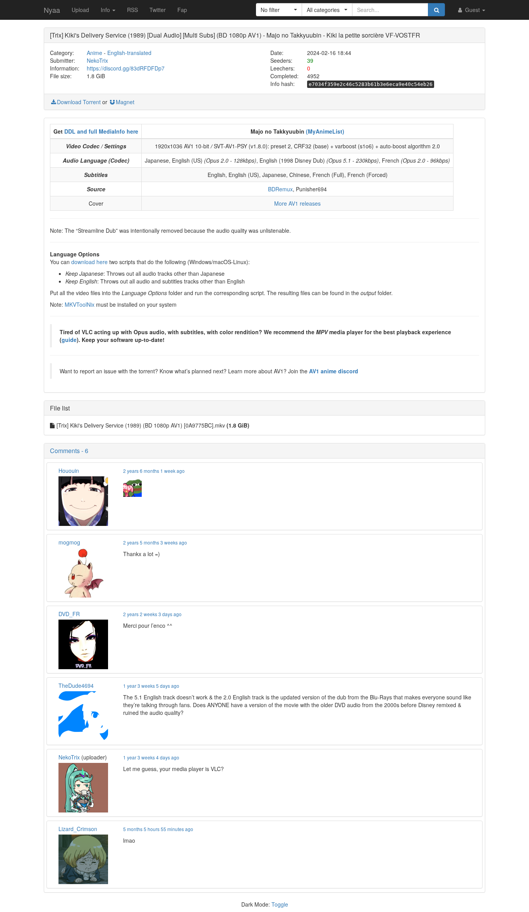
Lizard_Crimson (77, 829)
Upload (80, 10)
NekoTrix (97, 60)
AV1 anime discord (333, 371)
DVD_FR (69, 614)
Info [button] (106, 10)
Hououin (68, 470)
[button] (279, 9)
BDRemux (280, 189)
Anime (94, 53)
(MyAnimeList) (325, 131)
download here (89, 262)
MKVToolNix (79, 304)
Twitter (157, 10)
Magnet (125, 102)
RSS (132, 10)
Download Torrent (79, 102)
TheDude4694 (76, 685)
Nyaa (52, 10)
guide (69, 340)
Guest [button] (472, 10)
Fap (182, 10)
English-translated (129, 53)
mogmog (69, 542)
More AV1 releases (297, 203)
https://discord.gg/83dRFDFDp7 (126, 68)
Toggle (279, 904)
